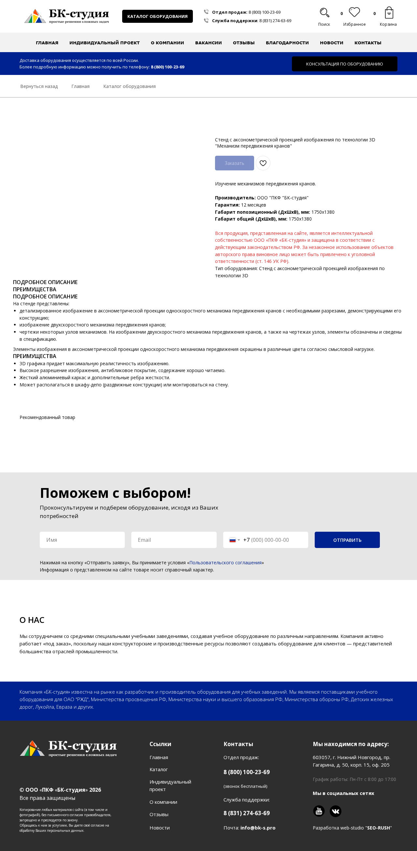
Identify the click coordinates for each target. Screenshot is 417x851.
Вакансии (208, 42)
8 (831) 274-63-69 (275, 20)
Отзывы (244, 42)
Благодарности (287, 42)
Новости (331, 42)
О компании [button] (167, 42)
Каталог (159, 769)
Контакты (367, 42)
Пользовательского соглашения (225, 562)
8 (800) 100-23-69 (264, 12)
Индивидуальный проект (104, 42)
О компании (163, 802)
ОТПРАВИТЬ (347, 540)
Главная (47, 42)
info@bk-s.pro (258, 827)
